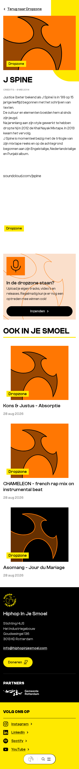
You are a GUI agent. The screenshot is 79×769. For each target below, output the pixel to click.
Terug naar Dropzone (24, 9)
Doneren (15, 662)
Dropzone (16, 64)
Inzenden (37, 311)
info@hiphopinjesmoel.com (25, 648)
